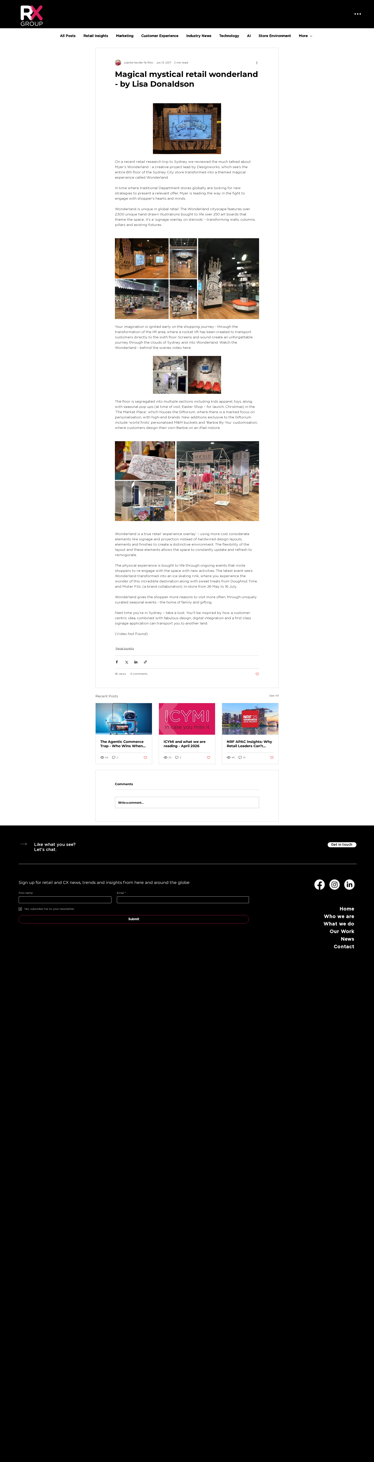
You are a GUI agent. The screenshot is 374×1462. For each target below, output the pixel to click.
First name (26, 893)
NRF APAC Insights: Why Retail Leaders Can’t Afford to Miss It (249, 744)
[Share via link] (145, 662)
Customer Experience (159, 36)
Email (121, 893)
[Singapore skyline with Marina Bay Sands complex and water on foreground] (250, 719)
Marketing (124, 36)
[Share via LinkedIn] (136, 662)
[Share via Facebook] (117, 662)
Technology (229, 36)
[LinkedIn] (349, 884)
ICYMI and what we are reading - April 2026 (185, 744)
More (303, 36)
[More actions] (256, 62)
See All (274, 695)
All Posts (68, 36)
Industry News (198, 36)
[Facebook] (319, 884)
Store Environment (275, 36)
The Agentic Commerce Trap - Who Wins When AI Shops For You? (122, 744)
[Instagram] (334, 884)
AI (249, 36)
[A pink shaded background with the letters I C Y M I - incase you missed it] (187, 719)
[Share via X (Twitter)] (126, 662)
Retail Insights (95, 36)
